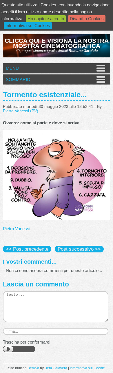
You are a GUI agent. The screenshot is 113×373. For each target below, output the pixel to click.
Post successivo (79, 249)
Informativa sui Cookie (87, 368)
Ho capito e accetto (46, 18)
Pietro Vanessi (16, 228)
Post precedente (27, 249)
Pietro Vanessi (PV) (20, 111)
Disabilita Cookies (87, 18)
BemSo (33, 368)
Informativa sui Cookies (28, 25)
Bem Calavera (56, 368)
